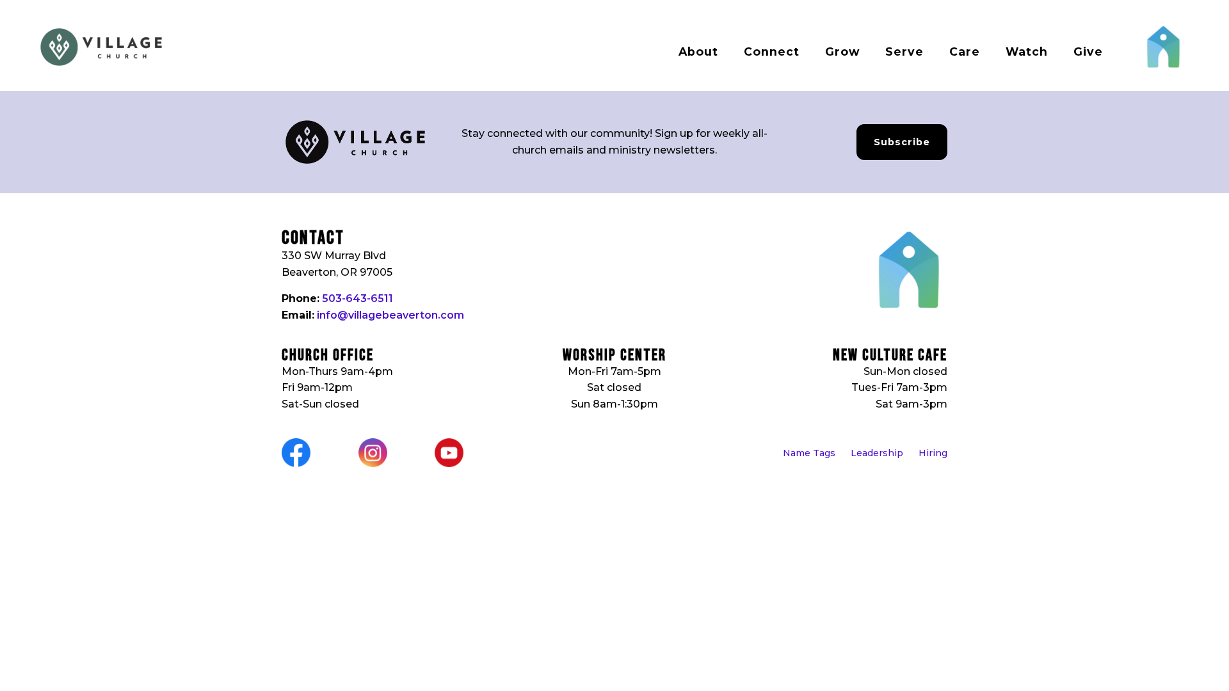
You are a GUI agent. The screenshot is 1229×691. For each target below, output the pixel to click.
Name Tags (809, 453)
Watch (1027, 51)
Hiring (933, 453)
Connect (771, 51)
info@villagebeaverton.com (390, 315)
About (698, 51)
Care (964, 51)
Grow (842, 51)
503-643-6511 (357, 298)
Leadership (877, 453)
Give (1088, 51)
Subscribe (902, 142)
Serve (904, 51)
